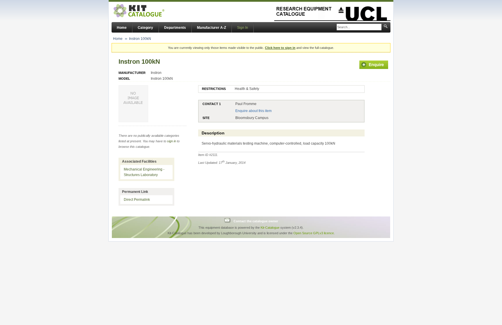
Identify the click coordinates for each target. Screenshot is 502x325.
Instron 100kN (140, 39)
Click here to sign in (280, 47)
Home (122, 28)
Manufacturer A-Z (211, 28)
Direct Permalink (137, 200)
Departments (175, 28)
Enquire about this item (253, 111)
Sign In (242, 28)
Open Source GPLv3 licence (313, 233)
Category (145, 28)
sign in (171, 141)
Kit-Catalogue (270, 227)
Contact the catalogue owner (256, 221)
